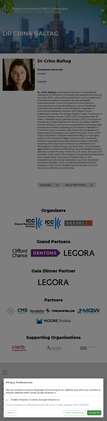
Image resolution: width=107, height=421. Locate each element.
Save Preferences (75, 413)
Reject (10, 413)
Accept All (94, 413)
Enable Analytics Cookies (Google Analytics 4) (35, 399)
